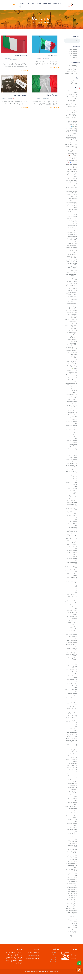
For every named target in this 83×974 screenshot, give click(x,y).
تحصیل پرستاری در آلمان (71, 550)
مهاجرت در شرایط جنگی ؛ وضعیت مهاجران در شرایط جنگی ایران (71, 286)
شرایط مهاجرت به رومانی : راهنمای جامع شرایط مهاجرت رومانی (71, 385)
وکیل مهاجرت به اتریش (72, 683)
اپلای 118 (53, 952)
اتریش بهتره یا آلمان (72, 771)
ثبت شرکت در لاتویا (72, 893)
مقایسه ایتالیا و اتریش (72, 598)
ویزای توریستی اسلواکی (71, 863)
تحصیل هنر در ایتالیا (72, 622)
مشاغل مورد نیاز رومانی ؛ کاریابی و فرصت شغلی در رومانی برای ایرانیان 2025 (71, 348)
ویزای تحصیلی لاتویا (72, 875)
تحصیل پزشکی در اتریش (71, 908)
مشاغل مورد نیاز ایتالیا (72, 661)
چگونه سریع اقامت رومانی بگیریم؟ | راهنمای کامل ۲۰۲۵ (71, 417)
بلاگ (55, 957)
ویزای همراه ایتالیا (73, 681)
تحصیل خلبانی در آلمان (72, 500)
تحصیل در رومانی (73, 51)
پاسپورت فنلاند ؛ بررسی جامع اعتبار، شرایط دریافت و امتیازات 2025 (71, 198)
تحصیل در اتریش (73, 49)
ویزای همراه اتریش (72, 715)
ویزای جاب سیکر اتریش (71, 738)
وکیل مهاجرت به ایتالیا (72, 610)
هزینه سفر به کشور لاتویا (71, 94)
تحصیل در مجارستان (72, 53)
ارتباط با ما (53, 961)
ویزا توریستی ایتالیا (52, 55)
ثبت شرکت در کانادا (72, 897)
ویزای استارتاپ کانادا (72, 827)
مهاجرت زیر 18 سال (72, 604)
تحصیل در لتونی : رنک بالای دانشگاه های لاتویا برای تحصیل (72, 401)
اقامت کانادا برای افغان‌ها (71, 482)
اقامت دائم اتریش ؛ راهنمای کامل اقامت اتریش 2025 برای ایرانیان (71, 292)
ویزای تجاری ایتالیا (73, 663)
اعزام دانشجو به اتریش (71, 765)
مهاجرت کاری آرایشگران (71, 708)
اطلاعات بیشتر (53, 67)
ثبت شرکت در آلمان (72, 895)
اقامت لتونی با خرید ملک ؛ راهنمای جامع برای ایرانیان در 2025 (71, 321)
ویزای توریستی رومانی (72, 872)
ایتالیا (51, 58)
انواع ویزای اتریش (73, 763)
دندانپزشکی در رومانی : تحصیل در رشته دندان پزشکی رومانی (71, 406)
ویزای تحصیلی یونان (72, 861)
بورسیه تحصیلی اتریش (72, 773)
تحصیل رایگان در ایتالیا (72, 640)
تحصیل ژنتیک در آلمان (72, 552)
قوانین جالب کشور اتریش (71, 109)
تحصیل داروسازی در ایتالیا (71, 642)
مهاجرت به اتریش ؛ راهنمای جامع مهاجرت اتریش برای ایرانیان (72, 303)
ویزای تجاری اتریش (72, 747)
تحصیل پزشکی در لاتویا (72, 906)
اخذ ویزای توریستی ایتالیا (20, 95)
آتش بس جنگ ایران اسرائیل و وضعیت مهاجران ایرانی (72, 268)
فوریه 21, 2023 (46, 98)
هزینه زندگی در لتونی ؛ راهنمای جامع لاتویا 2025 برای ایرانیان (71, 332)
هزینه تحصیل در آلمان (72, 588)
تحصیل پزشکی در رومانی (71, 910)
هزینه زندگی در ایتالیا (51, 95)
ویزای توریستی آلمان (72, 841)
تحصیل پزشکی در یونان (72, 899)
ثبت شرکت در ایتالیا (72, 901)
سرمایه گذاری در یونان (72, 71)
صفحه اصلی (46, 22)
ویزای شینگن (74, 83)
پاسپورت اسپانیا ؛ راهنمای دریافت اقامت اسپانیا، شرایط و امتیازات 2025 (71, 193)
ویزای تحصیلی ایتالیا (72, 891)
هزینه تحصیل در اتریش (72, 767)
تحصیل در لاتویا (73, 55)
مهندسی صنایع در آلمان (72, 502)
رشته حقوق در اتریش (72, 836)
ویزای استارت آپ (73, 881)
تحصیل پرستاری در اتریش (71, 806)
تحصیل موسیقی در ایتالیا (71, 634)
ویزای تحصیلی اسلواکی (72, 877)
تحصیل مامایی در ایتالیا (72, 618)
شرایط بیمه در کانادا (72, 495)
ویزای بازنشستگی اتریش (71, 736)
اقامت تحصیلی (24, 58)
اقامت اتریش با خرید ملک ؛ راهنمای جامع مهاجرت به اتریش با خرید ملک (71, 297)
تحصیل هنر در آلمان (72, 521)
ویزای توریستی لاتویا (72, 849)
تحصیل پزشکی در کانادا (72, 903)
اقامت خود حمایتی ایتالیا (71, 669)
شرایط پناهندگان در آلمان (71, 538)
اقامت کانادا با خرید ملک (71, 498)
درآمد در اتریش (73, 710)
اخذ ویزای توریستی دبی (71, 80)
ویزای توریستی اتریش (72, 879)
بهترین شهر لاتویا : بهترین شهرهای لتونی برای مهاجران (71, 390)
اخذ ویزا (24, 98)
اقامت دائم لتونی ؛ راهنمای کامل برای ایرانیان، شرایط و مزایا (72, 343)
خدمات (54, 955)
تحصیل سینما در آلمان (72, 515)
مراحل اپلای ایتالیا (73, 624)
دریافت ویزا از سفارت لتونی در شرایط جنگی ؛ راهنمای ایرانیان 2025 (72, 243)
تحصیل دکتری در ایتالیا (72, 652)
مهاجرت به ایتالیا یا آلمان (71, 616)
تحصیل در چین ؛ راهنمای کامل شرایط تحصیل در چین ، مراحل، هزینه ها (71, 249)
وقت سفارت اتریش (72, 753)
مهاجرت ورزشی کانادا (72, 463)
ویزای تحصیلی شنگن (72, 838)
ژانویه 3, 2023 (10, 98)
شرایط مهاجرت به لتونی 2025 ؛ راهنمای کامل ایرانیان (71, 379)
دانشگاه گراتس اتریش (72, 712)
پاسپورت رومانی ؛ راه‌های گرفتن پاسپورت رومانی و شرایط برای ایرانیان (71, 361)
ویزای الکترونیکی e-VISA (71, 856)
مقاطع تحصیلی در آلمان (71, 594)
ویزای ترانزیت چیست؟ (72, 700)
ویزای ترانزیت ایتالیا (72, 620)
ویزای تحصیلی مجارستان (71, 854)
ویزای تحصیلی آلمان (72, 889)
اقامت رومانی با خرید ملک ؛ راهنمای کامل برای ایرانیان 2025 (71, 327)
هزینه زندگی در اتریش (72, 769)
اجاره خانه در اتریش (72, 706)
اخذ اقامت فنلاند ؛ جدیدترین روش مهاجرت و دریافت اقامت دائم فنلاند (71, 187)
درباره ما (53, 959)
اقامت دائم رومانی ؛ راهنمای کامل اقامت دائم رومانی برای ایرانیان (71, 337)
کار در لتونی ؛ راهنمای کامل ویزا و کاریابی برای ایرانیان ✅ (71, 366)
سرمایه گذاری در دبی (72, 69)
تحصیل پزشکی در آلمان (71, 887)
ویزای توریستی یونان (72, 843)
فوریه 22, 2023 (8, 58)
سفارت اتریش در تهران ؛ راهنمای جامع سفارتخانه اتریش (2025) (71, 274)
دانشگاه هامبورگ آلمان (72, 544)
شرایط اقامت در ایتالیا (21, 55)
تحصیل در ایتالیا (15, 58)
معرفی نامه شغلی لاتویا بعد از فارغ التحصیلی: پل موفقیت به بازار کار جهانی (71, 412)
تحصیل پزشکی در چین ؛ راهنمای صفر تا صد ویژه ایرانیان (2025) (71, 238)
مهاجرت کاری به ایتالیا (72, 679)
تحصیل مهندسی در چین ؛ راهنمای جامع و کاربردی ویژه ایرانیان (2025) (71, 232)
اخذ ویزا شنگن (20, 98)
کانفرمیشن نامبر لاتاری (72, 469)
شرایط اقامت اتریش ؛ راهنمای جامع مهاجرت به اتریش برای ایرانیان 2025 (71, 308)
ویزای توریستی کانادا (72, 859)
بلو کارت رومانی (73, 112)
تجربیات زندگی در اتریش (71, 104)
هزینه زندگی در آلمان (72, 596)
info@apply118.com (32, 955)
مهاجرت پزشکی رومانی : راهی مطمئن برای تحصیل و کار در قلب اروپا (71, 396)
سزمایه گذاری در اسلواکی (71, 73)
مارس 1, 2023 (46, 58)
